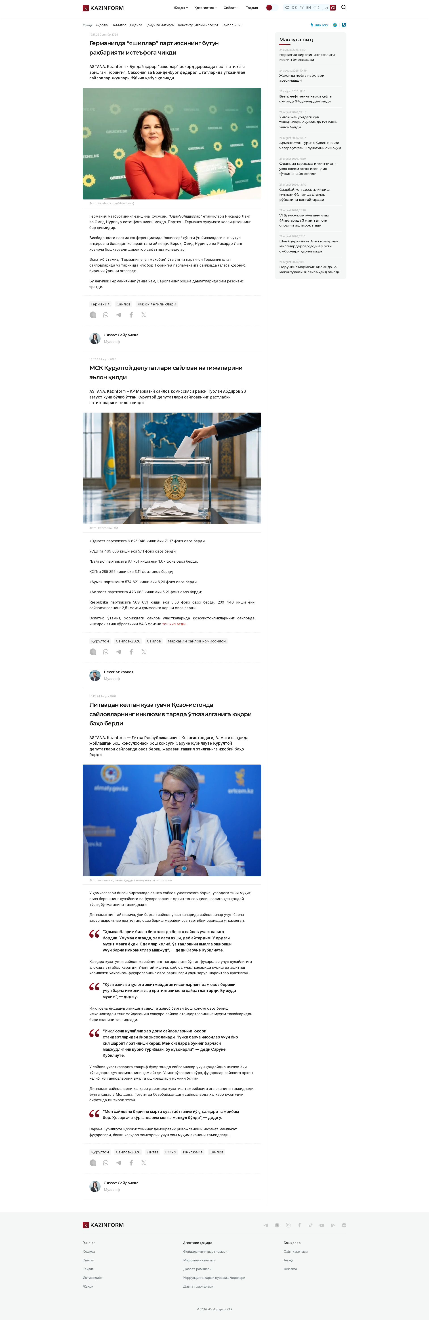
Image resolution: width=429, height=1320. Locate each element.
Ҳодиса (136, 25)
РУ (301, 7)
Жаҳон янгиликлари (156, 304)
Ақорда (101, 25)
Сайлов (123, 304)
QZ (294, 7)
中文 (316, 7)
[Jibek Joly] (320, 25)
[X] (143, 315)
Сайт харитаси (296, 1251)
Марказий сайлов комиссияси (197, 641)
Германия (100, 304)
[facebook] (299, 1225)
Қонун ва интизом (160, 25)
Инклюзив (193, 1152)
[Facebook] (131, 315)
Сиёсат (89, 1260)
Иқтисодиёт (93, 1278)
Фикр (170, 1152)
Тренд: (88, 25)
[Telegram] (118, 315)
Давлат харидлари (198, 1286)
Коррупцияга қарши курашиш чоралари (214, 1278)
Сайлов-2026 (232, 25)
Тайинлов (119, 25)
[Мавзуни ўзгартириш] (272, 7)
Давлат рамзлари (197, 1269)
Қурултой (100, 641)
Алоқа (288, 1260)
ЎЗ (333, 7)
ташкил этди (173, 624)
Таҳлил (252, 7)
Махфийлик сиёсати (199, 1260)
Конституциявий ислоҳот (198, 25)
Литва (152, 1152)
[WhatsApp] (105, 315)
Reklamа (290, 1269)
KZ (287, 7)
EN (308, 7)
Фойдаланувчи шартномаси (205, 1251)
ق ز (325, 7)
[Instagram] (93, 315)
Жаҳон (88, 1286)
